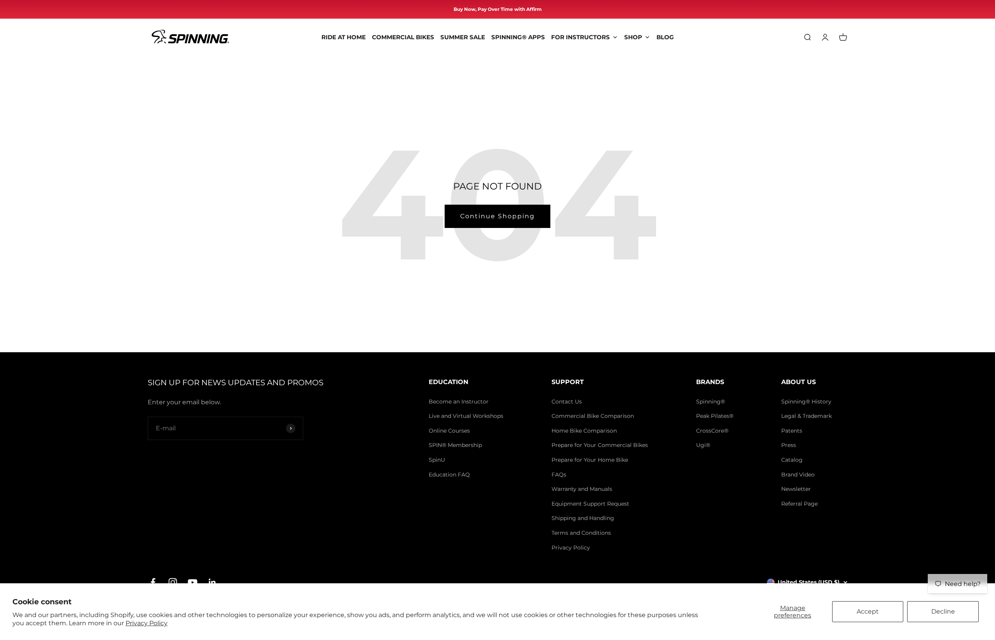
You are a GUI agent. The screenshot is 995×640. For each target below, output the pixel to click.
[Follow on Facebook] (153, 582)
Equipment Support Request (590, 503)
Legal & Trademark (806, 415)
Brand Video (798, 474)
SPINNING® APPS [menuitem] (518, 37)
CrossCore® (712, 430)
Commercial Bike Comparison (593, 415)
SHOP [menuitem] (633, 37)
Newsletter (796, 488)
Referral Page (799, 503)
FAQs (559, 474)
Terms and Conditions (581, 532)
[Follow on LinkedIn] (212, 582)
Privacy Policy (147, 623)
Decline (943, 611)
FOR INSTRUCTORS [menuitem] (580, 37)
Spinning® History (806, 401)
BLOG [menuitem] (665, 37)
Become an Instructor (459, 401)
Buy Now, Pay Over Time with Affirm (498, 9)
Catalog (792, 459)
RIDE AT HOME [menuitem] (343, 37)
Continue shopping (497, 216)
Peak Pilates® (714, 415)
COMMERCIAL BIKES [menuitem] (403, 37)
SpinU (437, 459)
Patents (791, 430)
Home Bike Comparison (584, 430)
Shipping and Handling (583, 518)
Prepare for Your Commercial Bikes (600, 445)
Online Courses (449, 430)
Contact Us (567, 401)
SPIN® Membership (455, 445)
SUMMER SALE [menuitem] (462, 37)
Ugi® (703, 445)
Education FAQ (449, 474)
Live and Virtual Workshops (466, 415)
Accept (868, 611)
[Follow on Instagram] (173, 582)
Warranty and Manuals (582, 488)
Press (788, 445)
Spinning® (710, 401)
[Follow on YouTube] (192, 582)
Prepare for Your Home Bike (590, 459)
